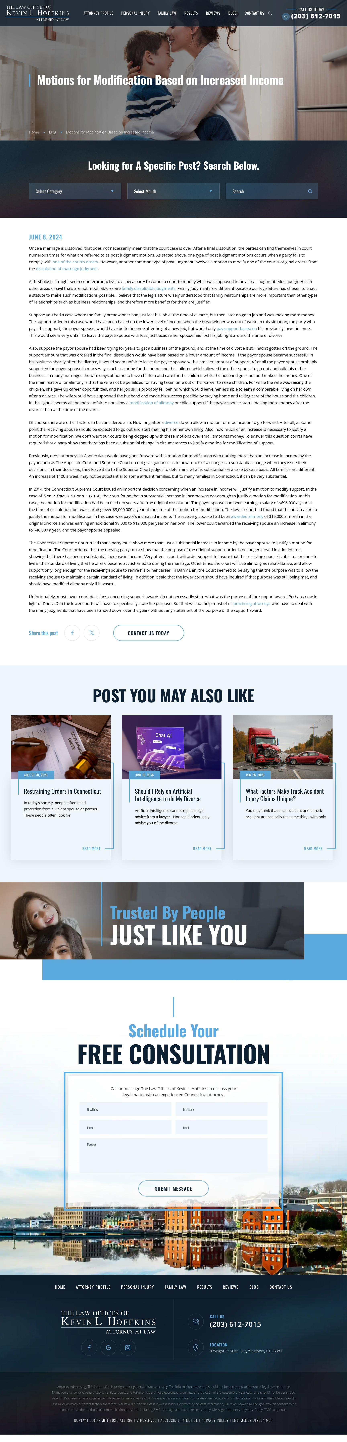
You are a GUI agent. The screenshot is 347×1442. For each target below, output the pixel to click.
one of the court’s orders (75, 262)
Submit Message (173, 1188)
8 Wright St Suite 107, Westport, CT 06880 (246, 1351)
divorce (171, 422)
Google (108, 1348)
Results (191, 13)
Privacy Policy (215, 1420)
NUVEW (80, 1420)
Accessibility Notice (179, 1420)
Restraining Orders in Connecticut (62, 787)
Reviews (213, 13)
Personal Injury (135, 13)
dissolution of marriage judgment (67, 268)
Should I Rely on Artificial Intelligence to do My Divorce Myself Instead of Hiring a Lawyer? (173, 787)
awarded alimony (247, 516)
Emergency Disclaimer (252, 1420)
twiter (92, 633)
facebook (72, 633)
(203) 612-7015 (316, 16)
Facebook (89, 1348)
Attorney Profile (98, 13)
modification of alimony (152, 402)
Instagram (128, 1348)
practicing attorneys (252, 603)
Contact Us (254, 13)
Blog (232, 13)
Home (60, 1287)
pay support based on (237, 328)
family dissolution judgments (149, 288)
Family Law (167, 13)
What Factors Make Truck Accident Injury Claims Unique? (284, 787)
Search (270, 13)
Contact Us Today (148, 632)
